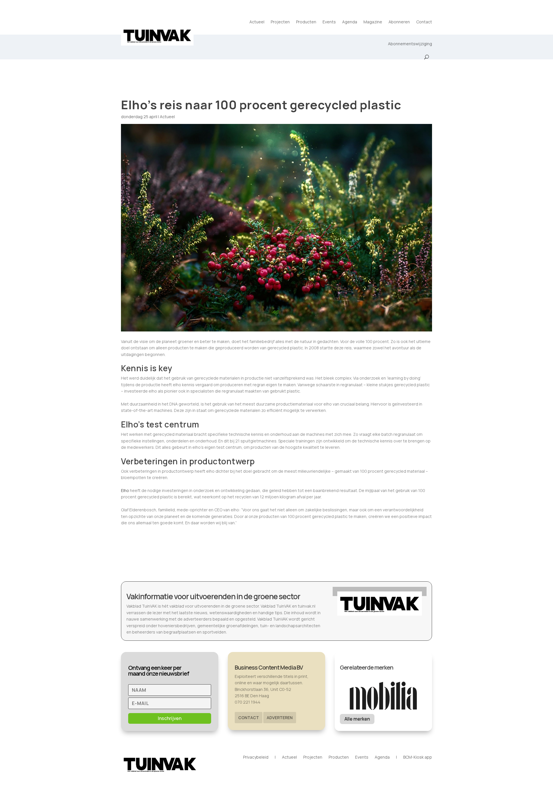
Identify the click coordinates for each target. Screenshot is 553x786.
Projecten (280, 21)
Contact (424, 21)
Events (329, 21)
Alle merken (357, 719)
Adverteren (280, 717)
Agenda (349, 21)
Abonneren (399, 21)
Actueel (256, 21)
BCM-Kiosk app (417, 757)
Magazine (372, 21)
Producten (306, 21)
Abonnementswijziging (410, 43)
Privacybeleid (255, 757)
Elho (125, 490)
